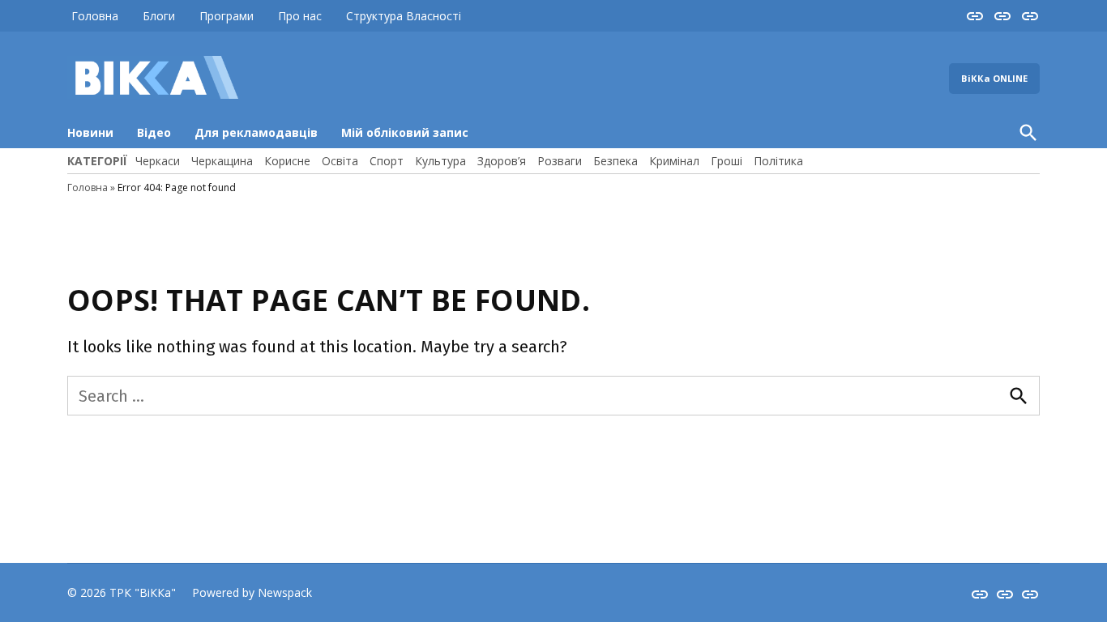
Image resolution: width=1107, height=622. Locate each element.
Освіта (340, 160)
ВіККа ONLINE (994, 78)
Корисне (287, 160)
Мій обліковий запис (404, 132)
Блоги (159, 15)
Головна (94, 15)
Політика (778, 160)
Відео (154, 132)
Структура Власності (403, 15)
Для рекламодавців (256, 132)
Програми (226, 15)
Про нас (300, 15)
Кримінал (674, 160)
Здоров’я (501, 160)
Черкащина (222, 160)
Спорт (387, 160)
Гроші (726, 160)
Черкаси (157, 160)
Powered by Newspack (252, 592)
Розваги (559, 160)
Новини (90, 132)
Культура (440, 160)
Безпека (615, 160)
